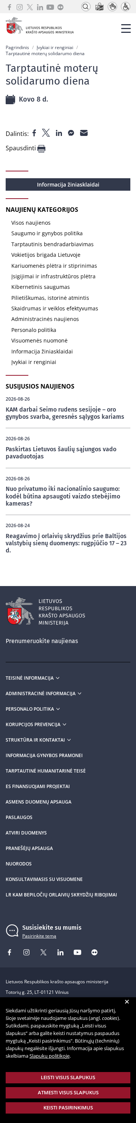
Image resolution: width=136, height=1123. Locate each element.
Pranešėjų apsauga (29, 848)
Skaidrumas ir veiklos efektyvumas (54, 308)
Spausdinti (21, 148)
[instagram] (19, 7)
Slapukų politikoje (49, 1055)
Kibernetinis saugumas (40, 286)
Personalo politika (33, 329)
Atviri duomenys (26, 833)
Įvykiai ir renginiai (55, 47)
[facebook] (9, 7)
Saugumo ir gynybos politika (47, 233)
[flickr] (60, 7)
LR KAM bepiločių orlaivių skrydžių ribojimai (61, 895)
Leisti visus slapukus (68, 1077)
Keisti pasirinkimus (68, 1107)
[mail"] (84, 132)
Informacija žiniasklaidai (68, 184)
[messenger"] (72, 132)
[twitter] (30, 7)
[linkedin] (40, 7)
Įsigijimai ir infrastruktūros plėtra (53, 276)
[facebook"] (34, 132)
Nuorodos (19, 864)
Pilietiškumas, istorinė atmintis (50, 297)
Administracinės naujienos (45, 318)
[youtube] (50, 7)
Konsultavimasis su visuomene (44, 879)
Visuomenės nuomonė (39, 340)
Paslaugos (19, 817)
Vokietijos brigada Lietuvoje (45, 254)
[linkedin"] (59, 132)
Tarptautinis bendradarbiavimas (52, 244)
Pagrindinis (17, 47)
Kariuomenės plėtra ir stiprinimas (54, 265)
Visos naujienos (31, 222)
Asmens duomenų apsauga (38, 802)
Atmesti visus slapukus (68, 1092)
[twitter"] (46, 132)
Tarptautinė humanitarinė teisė (46, 771)
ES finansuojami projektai (38, 787)
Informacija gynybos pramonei (44, 756)
